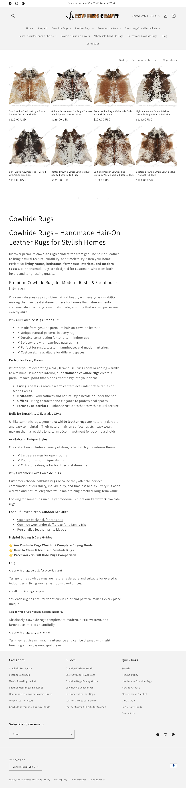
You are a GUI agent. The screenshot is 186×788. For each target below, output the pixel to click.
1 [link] (78, 198)
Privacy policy (60, 779)
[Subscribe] (70, 734)
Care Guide (128, 700)
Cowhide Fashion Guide (79, 668)
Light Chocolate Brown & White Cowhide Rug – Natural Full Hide (153, 113)
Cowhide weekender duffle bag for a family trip (51, 524)
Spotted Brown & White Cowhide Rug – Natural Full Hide (155, 173)
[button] (13, 16)
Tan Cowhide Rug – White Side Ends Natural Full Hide (113, 113)
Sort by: (123, 60)
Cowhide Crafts (24, 779)
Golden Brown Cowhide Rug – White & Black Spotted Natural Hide (71, 113)
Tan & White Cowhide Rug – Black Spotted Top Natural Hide (27, 113)
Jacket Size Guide (132, 707)
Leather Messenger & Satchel (26, 687)
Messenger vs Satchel (134, 694)
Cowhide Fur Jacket (20, 668)
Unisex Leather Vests (21, 700)
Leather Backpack (19, 674)
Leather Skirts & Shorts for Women (86, 707)
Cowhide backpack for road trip (40, 519)
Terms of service (78, 779)
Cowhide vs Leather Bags (80, 694)
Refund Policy (130, 674)
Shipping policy (97, 779)
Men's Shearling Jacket (22, 681)
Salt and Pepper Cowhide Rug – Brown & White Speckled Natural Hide (114, 173)
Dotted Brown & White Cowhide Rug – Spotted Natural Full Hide (71, 173)
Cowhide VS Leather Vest (80, 687)
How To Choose (131, 687)
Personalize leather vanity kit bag (41, 529)
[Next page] (108, 198)
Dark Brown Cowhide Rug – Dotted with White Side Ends (27, 173)
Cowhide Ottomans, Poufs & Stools (29, 707)
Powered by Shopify (40, 779)
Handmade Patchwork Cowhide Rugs (30, 694)
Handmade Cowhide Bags (137, 681)
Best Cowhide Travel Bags (80, 674)
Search (126, 668)
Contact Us (128, 713)
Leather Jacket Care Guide (81, 700)
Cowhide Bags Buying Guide (82, 681)
